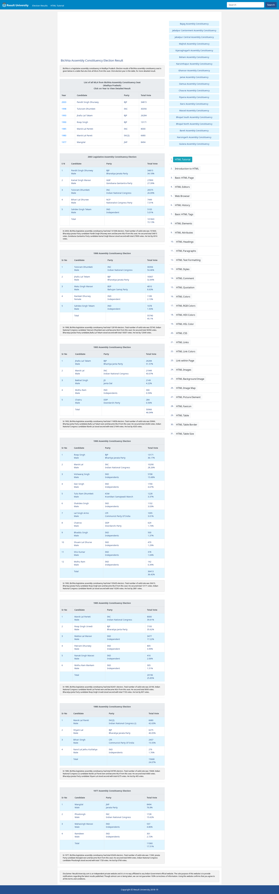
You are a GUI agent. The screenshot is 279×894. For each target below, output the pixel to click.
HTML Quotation (185, 287)
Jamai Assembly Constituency (194, 77)
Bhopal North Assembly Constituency (194, 123)
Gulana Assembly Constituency (194, 143)
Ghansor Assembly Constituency (194, 70)
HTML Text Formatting (188, 260)
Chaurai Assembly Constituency (194, 90)
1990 (64, 122)
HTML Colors (183, 296)
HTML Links (182, 342)
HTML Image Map (186, 388)
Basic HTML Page (184, 177)
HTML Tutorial (57, 5)
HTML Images (183, 369)
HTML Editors (182, 186)
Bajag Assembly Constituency (194, 23)
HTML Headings (185, 241)
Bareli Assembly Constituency (194, 130)
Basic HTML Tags (184, 214)
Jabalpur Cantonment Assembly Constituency (194, 30)
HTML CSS (181, 333)
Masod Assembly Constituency (194, 110)
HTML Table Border (186, 424)
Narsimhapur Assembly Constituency (194, 63)
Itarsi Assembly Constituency (194, 103)
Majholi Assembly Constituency (194, 43)
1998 (64, 108)
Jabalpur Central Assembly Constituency (194, 37)
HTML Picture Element (188, 397)
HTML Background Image (190, 378)
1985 (64, 128)
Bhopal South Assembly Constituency (194, 117)
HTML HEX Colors (185, 314)
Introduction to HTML (187, 168)
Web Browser (182, 196)
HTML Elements (183, 223)
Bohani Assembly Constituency (194, 57)
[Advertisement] (112, 35)
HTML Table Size (185, 433)
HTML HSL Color (185, 324)
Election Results (40, 5)
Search (271, 4)
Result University (141, 889)
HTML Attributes (184, 232)
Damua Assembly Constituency (194, 83)
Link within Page (185, 360)
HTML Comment (185, 278)
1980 (64, 135)
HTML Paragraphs (186, 250)
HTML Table (182, 415)
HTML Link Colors (185, 351)
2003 (64, 102)
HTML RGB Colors (185, 305)
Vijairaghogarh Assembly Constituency (194, 50)
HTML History (182, 205)
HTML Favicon (183, 406)
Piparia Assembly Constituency (194, 97)
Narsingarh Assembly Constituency (194, 137)
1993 (64, 115)
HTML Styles (182, 269)
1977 (64, 142)
